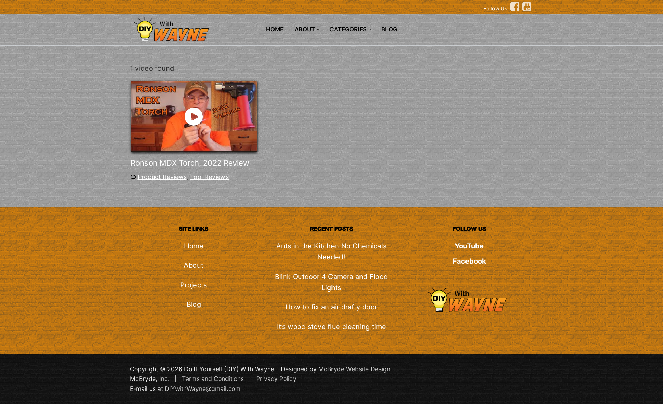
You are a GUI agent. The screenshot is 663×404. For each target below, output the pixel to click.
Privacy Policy (276, 378)
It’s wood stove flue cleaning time (331, 327)
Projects (193, 285)
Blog (193, 304)
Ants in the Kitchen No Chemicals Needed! (331, 251)
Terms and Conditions (213, 378)
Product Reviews (162, 176)
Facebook (469, 261)
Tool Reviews (209, 176)
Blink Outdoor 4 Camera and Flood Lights (331, 282)
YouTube (469, 246)
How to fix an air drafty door (331, 307)
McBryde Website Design (354, 369)
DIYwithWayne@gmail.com (202, 388)
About (193, 265)
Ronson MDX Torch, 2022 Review (190, 162)
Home (193, 246)
